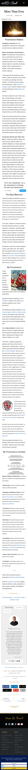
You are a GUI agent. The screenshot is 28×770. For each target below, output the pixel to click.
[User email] (19, 661)
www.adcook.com (18, 657)
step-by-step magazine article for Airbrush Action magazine (14, 312)
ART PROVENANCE (7, 597)
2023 (8, 676)
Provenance (15, 678)
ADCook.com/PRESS (8, 503)
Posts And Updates (12, 667)
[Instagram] (11, 661)
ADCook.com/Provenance (17, 577)
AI (10, 676)
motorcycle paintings (18, 253)
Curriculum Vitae (11, 581)
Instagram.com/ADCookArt (10, 547)
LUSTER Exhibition (10, 351)
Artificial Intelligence (15, 676)
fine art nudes (10, 255)
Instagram (5, 87)
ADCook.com (21, 89)
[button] (5, 686)
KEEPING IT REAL (14, 599)
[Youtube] (17, 661)
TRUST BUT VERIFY (19, 597)
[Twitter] (15, 661)
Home (6, 667)
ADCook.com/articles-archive (10, 496)
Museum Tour (22, 676)
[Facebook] (9, 661)
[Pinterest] (13, 661)
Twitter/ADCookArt (20, 545)
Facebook (19, 84)
